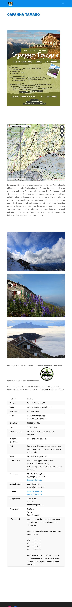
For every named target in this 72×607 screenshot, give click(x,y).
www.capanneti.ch (34, 491)
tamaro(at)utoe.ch (34, 480)
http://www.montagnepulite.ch (52, 389)
